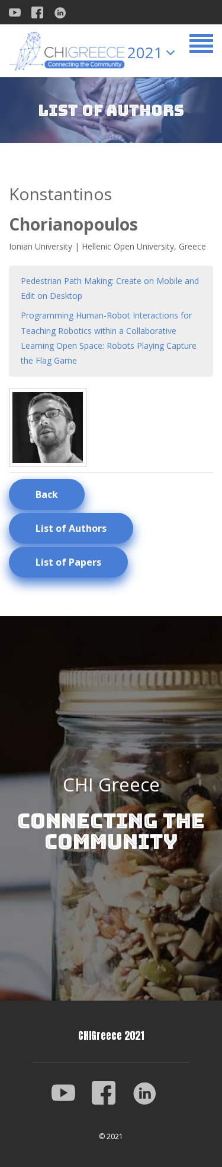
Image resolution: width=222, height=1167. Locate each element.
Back (47, 494)
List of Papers (68, 562)
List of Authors (71, 528)
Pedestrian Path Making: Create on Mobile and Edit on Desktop (110, 288)
